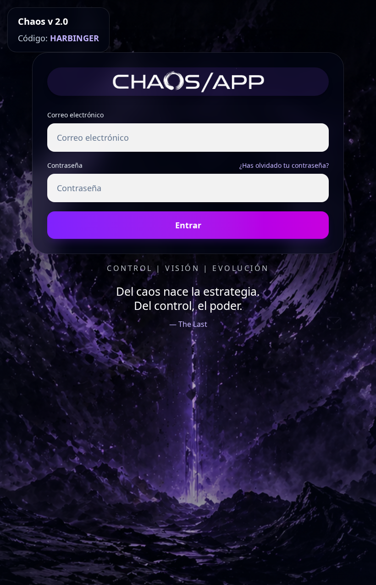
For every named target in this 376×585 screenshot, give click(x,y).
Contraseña (65, 165)
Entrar (188, 225)
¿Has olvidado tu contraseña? (284, 165)
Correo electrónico (75, 114)
